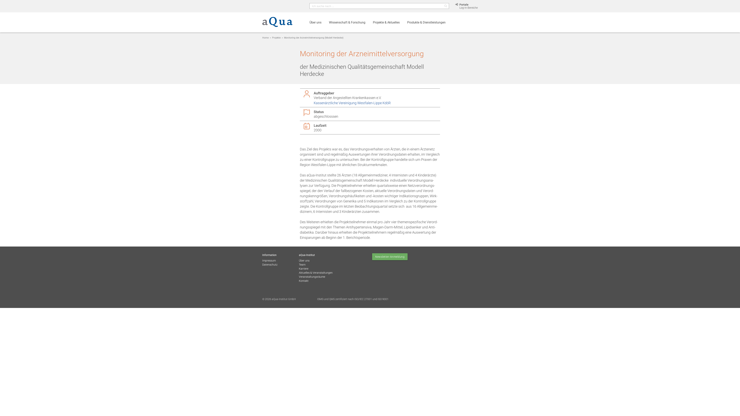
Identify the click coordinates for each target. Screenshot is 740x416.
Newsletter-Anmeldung (389, 256)
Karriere (303, 268)
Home (265, 37)
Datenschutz (270, 264)
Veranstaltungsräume (312, 276)
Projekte (276, 37)
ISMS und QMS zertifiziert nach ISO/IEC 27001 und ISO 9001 (352, 299)
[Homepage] (277, 24)
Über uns (304, 260)
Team (302, 264)
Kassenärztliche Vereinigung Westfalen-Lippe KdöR (352, 103)
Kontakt (304, 280)
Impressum (269, 260)
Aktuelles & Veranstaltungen (316, 272)
